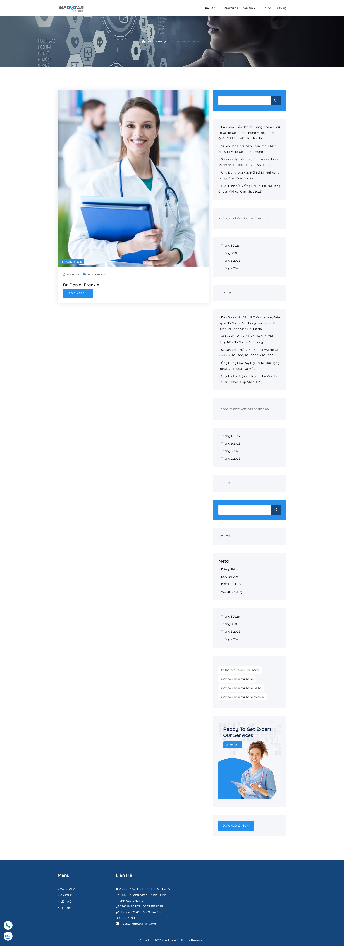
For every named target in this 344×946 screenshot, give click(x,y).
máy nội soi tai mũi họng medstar (242, 697)
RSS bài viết (229, 577)
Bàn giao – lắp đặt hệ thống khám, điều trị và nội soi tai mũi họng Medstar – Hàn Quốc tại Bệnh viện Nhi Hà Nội (249, 132)
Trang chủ (212, 8)
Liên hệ (281, 8)
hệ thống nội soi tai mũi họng (240, 670)
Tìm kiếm (276, 100)
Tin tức (226, 293)
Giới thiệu (231, 8)
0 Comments (97, 274)
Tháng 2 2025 (230, 268)
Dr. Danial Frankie (81, 285)
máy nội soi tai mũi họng (237, 679)
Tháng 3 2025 (230, 260)
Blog (268, 8)
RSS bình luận (231, 584)
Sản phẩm (249, 8)
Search (276, 510)
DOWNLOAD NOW (236, 825)
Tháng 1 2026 (230, 245)
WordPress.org (232, 592)
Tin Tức (65, 907)
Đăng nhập (229, 569)
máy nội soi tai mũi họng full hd (241, 688)
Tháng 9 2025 (230, 253)
